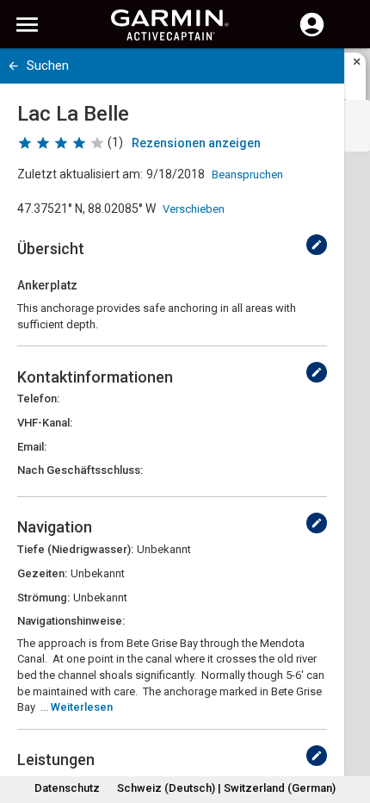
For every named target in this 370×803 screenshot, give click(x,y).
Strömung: (43, 597)
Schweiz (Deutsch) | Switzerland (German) (226, 787)
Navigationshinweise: (71, 620)
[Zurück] (13, 66)
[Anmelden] (312, 34)
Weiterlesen (82, 706)
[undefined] (316, 244)
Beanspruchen (247, 174)
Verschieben (194, 208)
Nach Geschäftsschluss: (80, 470)
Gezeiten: (42, 573)
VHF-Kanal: (44, 422)
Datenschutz (67, 787)
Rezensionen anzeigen (196, 143)
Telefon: (38, 398)
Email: (31, 446)
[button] (348, 725)
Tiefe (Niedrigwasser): (75, 549)
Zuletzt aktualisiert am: (80, 174)
